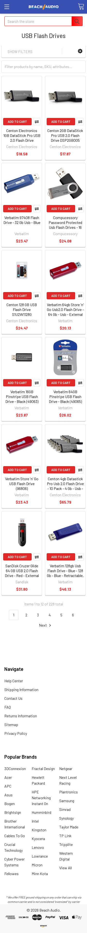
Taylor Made (68, 827)
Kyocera (38, 838)
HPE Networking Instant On (41, 798)
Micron (37, 864)
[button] (80, 51)
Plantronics (68, 792)
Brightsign (12, 812)
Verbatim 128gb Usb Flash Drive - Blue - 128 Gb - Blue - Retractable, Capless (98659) (65, 573)
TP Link (65, 835)
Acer (8, 777)
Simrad (65, 809)
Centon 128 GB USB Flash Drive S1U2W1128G (22, 309)
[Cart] (81, 6)
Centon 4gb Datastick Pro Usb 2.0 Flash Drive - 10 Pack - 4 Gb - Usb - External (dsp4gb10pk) (65, 486)
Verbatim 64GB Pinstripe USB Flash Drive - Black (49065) (65, 396)
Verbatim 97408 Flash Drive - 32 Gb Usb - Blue (21, 220)
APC (7, 786)
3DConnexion (15, 768)
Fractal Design (43, 768)
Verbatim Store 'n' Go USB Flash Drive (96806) (21, 483)
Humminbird (41, 812)
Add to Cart (17, 122)
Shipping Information (21, 689)
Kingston (39, 829)
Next (43, 625)
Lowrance (40, 856)
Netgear (65, 768)
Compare (36, 121)
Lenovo (38, 847)
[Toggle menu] (6, 6)
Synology (66, 818)
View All (65, 867)
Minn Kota (40, 873)
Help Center (13, 680)
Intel (35, 821)
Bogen (9, 803)
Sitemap (11, 724)
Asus (8, 794)
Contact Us (13, 698)
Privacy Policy (15, 733)
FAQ (7, 707)
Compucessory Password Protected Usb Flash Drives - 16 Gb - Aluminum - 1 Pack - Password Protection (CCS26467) (65, 229)
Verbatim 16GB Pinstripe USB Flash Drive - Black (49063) (21, 396)
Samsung (66, 800)
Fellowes (11, 873)
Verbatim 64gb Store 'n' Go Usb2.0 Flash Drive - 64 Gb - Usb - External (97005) (65, 311)
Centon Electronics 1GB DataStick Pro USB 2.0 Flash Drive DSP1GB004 (21, 137)
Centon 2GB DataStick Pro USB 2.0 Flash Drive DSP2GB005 (65, 135)
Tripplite (66, 844)
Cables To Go (14, 835)
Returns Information (20, 715)
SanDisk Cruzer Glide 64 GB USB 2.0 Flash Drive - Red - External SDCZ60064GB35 (22, 573)
